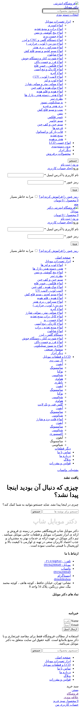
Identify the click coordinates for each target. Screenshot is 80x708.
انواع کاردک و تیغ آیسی (48, 69)
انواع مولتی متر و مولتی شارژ (44, 84)
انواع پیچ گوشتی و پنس (48, 32)
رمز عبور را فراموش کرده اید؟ (58, 196)
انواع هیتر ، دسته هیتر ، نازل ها (43, 95)
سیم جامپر (56, 120)
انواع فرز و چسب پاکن (48, 62)
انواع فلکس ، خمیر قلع (48, 65)
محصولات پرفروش (58, 153)
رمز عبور (71, 182)
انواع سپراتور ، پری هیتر (48, 47)
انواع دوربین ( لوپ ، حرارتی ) (44, 43)
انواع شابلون (55, 54)
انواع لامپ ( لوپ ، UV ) (48, 76)
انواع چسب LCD (60, 142)
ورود (74, 189)
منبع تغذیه (56, 135)
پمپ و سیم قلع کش (50, 109)
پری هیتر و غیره (53, 106)
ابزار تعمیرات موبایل (58, 21)
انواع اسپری (55, 25)
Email (74, 625)
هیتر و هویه (56, 139)
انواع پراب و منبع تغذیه (48, 29)
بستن (75, 690)
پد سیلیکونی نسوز (51, 102)
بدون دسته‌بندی (61, 146)
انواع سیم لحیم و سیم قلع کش (43, 51)
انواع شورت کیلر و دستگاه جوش (42, 58)
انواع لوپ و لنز (53, 80)
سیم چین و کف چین (50, 124)
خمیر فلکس (55, 117)
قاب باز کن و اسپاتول (49, 131)
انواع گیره (56, 73)
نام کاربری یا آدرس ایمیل (61, 175)
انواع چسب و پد (53, 36)
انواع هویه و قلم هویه (50, 91)
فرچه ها (58, 128)
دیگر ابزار (65, 150)
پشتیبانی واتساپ (67, 470)
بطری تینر (56, 98)
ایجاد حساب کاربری (59, 168)
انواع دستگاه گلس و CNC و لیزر (42, 40)
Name (74, 621)
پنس (60, 113)
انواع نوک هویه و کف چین (47, 87)
